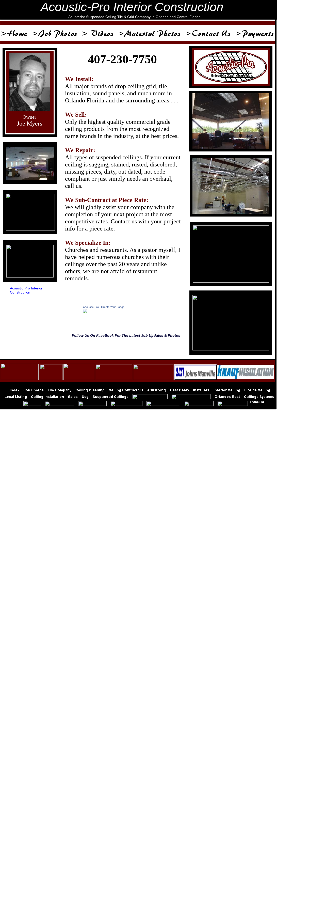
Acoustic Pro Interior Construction (26, 290)
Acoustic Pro (91, 307)
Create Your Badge (112, 307)
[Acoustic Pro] (85, 312)
